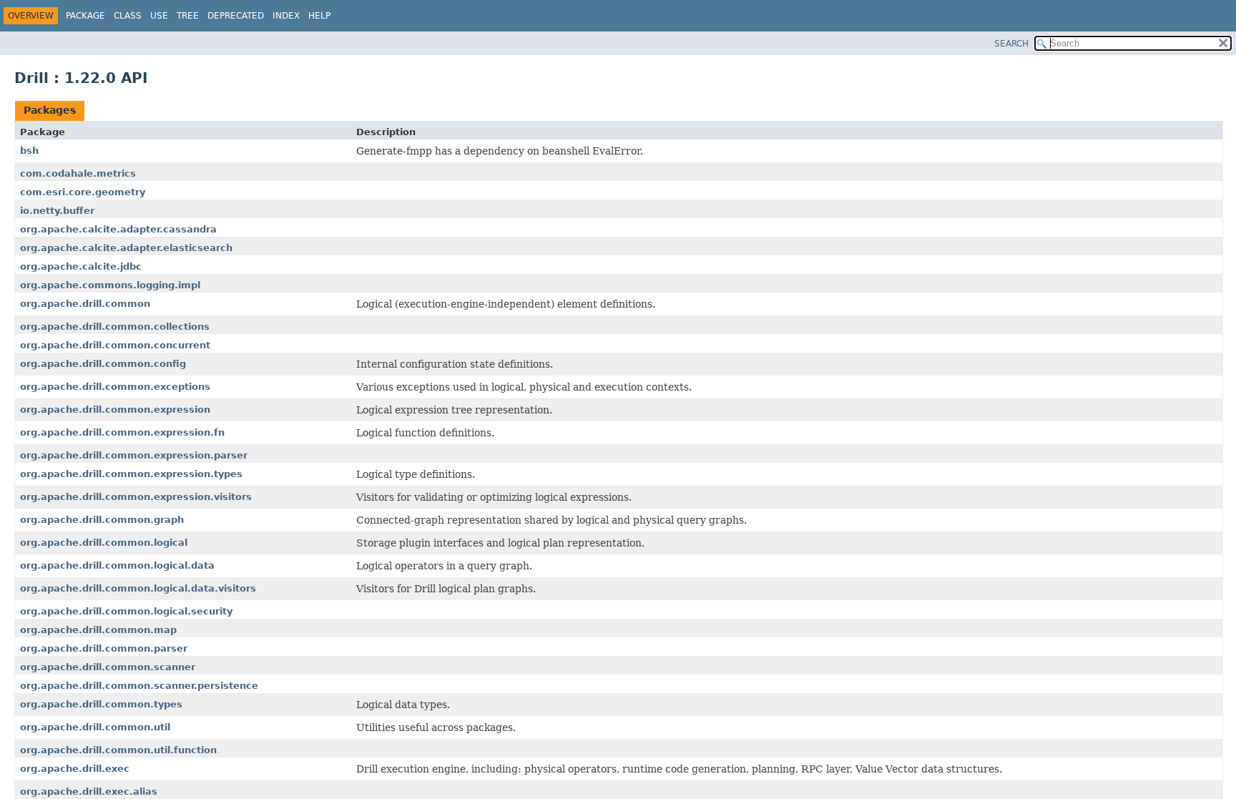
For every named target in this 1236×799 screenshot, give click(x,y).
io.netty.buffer (57, 210)
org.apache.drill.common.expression (115, 409)
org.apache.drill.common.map (98, 629)
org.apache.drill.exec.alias (88, 791)
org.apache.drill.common (85, 303)
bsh (29, 150)
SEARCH (1011, 44)
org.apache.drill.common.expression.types (131, 474)
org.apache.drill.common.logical (103, 542)
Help (319, 16)
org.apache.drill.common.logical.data (117, 565)
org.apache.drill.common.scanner (107, 667)
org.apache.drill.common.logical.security (126, 611)
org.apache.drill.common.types (101, 704)
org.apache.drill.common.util (95, 727)
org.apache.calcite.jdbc (81, 266)
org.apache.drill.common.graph (102, 519)
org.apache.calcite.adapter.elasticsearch (126, 247)
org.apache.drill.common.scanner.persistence (139, 685)
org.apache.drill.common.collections (115, 326)
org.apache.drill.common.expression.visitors (136, 496)
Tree (188, 16)
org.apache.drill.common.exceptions (115, 386)
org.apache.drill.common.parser (103, 648)
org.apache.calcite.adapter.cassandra (118, 229)
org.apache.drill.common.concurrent (115, 345)
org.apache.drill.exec (74, 768)
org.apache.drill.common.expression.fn (122, 432)
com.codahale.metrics (78, 173)
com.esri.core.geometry (82, 192)
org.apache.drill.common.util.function (118, 750)
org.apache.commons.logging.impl (110, 285)
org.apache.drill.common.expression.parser (133, 455)
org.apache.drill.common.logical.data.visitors (138, 588)
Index (286, 16)
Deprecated (235, 16)
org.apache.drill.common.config (103, 363)
